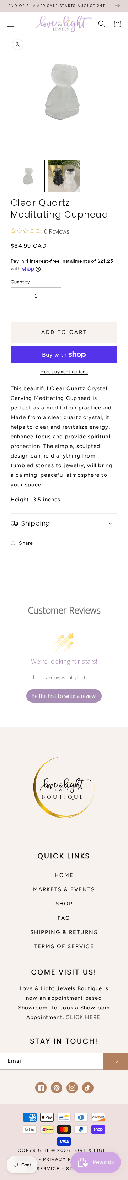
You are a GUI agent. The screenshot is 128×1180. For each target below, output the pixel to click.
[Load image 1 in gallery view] (28, 176)
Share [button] (26, 543)
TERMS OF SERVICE (64, 946)
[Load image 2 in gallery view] (64, 176)
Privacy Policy (65, 1159)
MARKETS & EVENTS (64, 889)
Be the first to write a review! (64, 696)
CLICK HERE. (84, 1017)
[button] (10, 24)
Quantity (20, 281)
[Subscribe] (115, 1061)
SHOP (64, 903)
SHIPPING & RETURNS (64, 932)
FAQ (64, 918)
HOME (64, 875)
